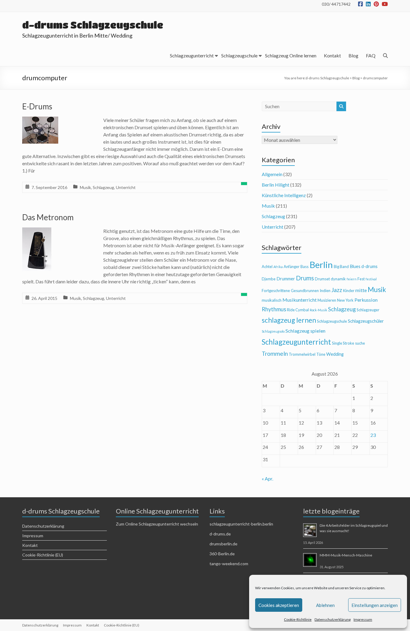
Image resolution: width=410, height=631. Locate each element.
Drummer (285, 278)
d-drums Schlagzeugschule (92, 24)
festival (371, 279)
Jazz (336, 289)
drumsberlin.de (223, 543)
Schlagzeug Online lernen (290, 55)
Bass (304, 266)
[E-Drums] (40, 120)
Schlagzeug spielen (305, 331)
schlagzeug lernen (289, 320)
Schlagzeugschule (239, 55)
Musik (85, 187)
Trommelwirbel (302, 354)
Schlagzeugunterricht (192, 55)
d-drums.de (220, 533)
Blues (355, 266)
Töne (320, 354)
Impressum (363, 619)
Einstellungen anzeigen (374, 605)
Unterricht (126, 187)
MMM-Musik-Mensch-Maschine (346, 555)
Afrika (278, 267)
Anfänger (292, 266)
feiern (352, 279)
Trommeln (275, 353)
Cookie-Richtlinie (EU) (42, 554)
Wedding (335, 354)
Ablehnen (325, 605)
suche (360, 343)
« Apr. (267, 478)
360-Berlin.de (222, 553)
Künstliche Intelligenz (284, 195)
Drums (305, 278)
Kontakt (332, 55)
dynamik (338, 278)
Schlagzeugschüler (366, 321)
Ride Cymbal (298, 309)
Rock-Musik (318, 310)
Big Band (341, 266)
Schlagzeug (103, 187)
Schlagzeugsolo (273, 331)
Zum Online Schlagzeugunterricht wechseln (157, 523)
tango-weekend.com (229, 563)
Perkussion (366, 300)
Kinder (348, 290)
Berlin (321, 264)
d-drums (369, 266)
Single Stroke (343, 343)
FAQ (370, 55)
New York (345, 300)
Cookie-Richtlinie (298, 619)
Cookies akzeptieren (278, 605)
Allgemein (272, 174)
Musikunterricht (299, 300)
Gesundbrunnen (305, 290)
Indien (325, 290)
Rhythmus (274, 309)
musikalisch (272, 300)
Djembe (269, 278)
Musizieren (327, 300)
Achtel (267, 266)
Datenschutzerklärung (333, 619)
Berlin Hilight (275, 184)
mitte (361, 290)
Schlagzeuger (368, 309)
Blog (353, 55)
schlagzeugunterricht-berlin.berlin (241, 523)
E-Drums (37, 106)
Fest (361, 278)
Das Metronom (48, 217)
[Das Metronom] (36, 231)
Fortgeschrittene (276, 290)
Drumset (322, 278)
